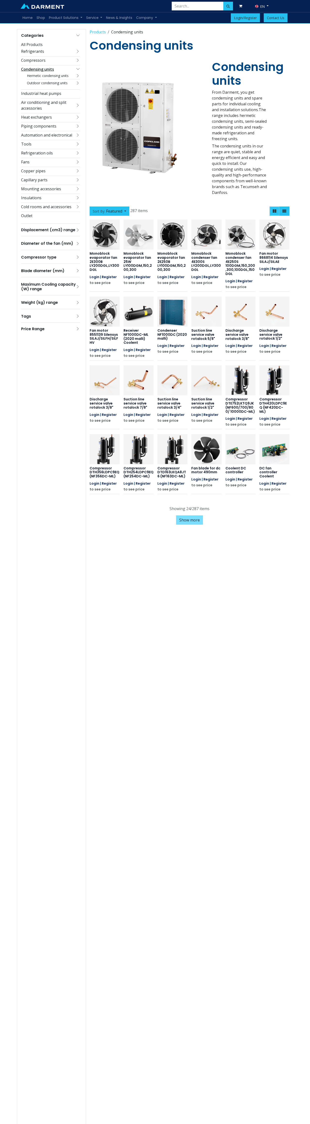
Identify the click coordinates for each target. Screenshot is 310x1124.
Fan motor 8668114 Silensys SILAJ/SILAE (273, 257)
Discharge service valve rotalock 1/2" (270, 334)
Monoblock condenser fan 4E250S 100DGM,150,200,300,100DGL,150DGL (240, 263)
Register (109, 277)
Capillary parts (34, 180)
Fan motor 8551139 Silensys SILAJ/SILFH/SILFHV (104, 336)
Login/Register (245, 17)
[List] (284, 211)
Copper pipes (33, 171)
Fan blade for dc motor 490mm (205, 470)
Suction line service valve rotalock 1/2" (202, 403)
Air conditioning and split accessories (43, 105)
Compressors (33, 60)
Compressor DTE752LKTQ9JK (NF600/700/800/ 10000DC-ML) (240, 405)
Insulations (31, 197)
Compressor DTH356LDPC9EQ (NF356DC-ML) (104, 472)
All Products (32, 44)
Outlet (26, 215)
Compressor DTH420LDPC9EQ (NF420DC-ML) (273, 405)
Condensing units (37, 69)
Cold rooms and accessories (46, 206)
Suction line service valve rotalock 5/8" (203, 334)
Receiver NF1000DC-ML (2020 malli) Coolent (136, 336)
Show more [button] (189, 520)
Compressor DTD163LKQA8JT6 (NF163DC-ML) (171, 472)
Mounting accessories (41, 188)
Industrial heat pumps (41, 93)
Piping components (38, 126)
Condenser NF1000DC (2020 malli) (172, 334)
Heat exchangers (36, 117)
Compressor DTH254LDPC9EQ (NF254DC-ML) (139, 472)
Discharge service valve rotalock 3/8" (237, 334)
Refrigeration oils (37, 153)
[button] (109, 211)
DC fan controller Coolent (268, 472)
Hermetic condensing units (48, 75)
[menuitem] (28, 17)
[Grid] (274, 211)
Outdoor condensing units (47, 83)
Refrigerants (32, 51)
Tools (26, 144)
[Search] (228, 6)
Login (94, 277)
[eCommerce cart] (241, 6)
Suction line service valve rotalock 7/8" (135, 403)
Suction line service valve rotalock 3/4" (169, 403)
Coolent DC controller (235, 470)
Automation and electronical (46, 135)
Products (98, 32)
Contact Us (275, 17)
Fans (25, 162)
